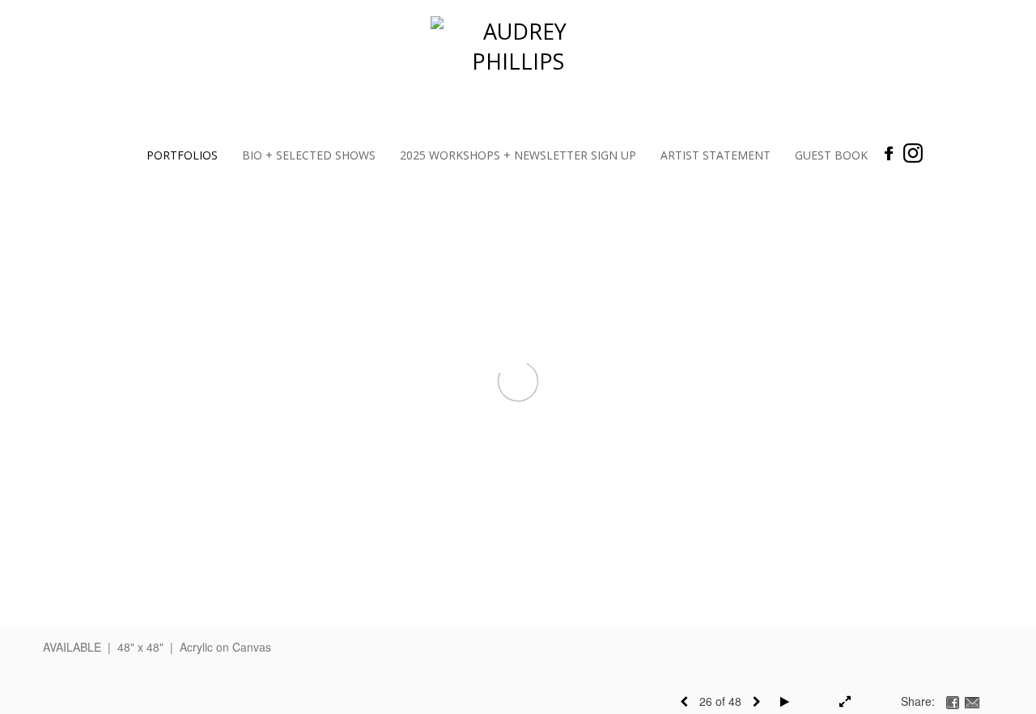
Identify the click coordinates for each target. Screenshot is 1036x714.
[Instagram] (913, 153)
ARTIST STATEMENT (715, 155)
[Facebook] (889, 153)
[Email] (972, 701)
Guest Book (831, 155)
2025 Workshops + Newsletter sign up (518, 155)
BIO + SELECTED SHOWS (309, 155)
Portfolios (182, 155)
